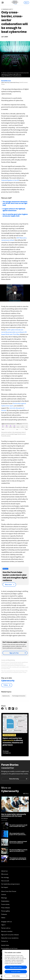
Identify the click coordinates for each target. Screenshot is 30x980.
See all (26, 793)
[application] (15, 292)
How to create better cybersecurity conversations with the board (13, 815)
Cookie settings (16, 976)
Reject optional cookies (16, 967)
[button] (15, 293)
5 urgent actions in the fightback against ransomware (14, 209)
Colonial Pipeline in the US (10, 180)
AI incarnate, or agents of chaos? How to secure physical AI (18, 842)
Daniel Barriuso (6, 80)
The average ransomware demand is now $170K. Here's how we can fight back (15, 203)
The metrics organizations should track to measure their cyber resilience (18, 826)
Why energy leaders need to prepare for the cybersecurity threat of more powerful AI (17, 835)
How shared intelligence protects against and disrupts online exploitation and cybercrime (18, 851)
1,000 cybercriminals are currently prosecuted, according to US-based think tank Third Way (14, 332)
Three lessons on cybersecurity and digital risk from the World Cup (17, 859)
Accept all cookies (15, 971)
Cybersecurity (7, 9)
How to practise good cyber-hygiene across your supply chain (15, 215)
